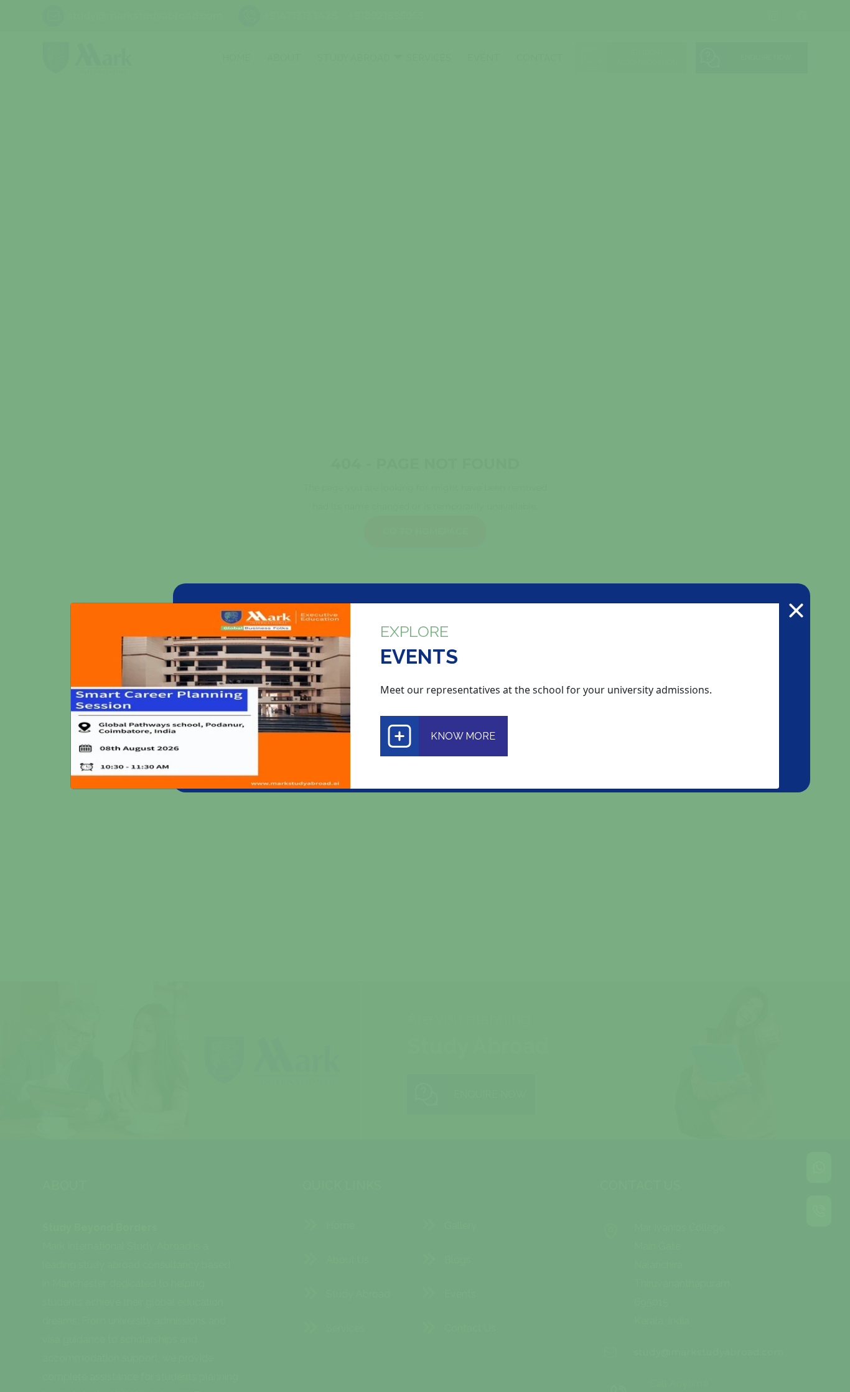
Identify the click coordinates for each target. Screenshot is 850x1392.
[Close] (796, 610)
